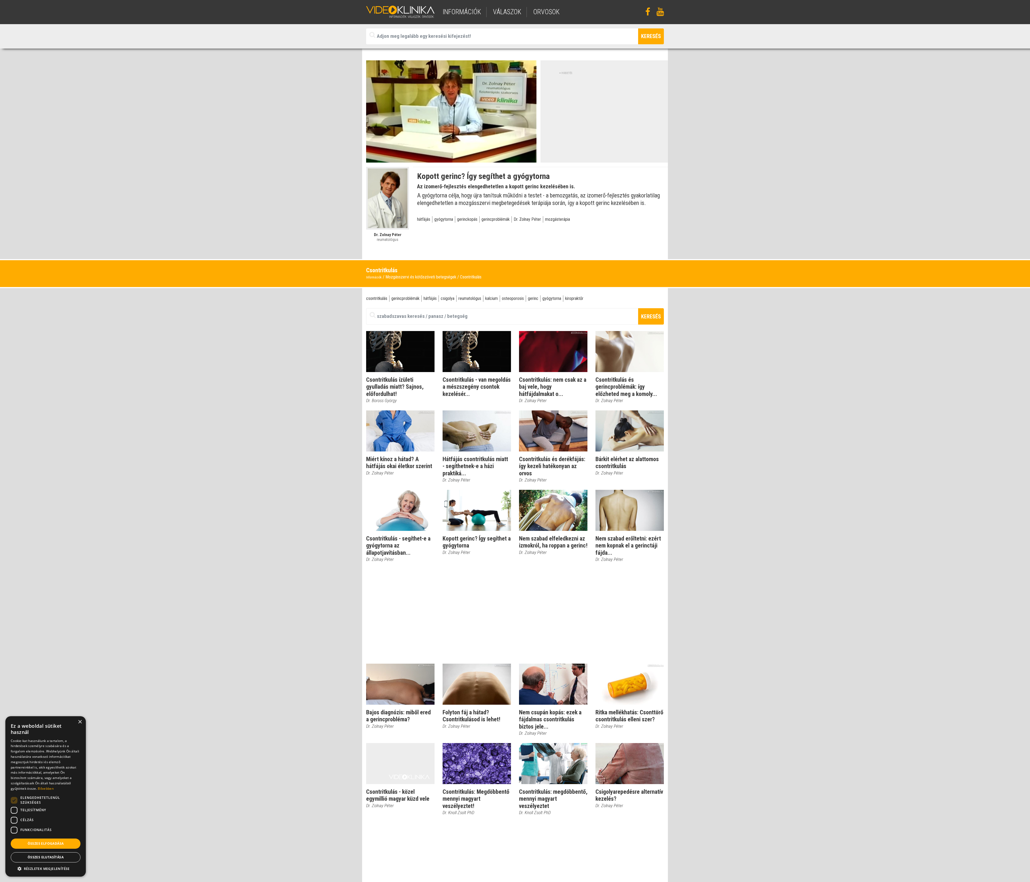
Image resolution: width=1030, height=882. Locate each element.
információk (462, 12)
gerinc (533, 298)
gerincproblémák (495, 219)
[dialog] (45, 796)
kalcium (491, 298)
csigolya (447, 298)
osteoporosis (513, 298)
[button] (45, 868)
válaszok (507, 12)
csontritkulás (376, 298)
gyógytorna (443, 219)
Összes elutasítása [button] (46, 857)
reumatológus (469, 298)
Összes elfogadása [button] (46, 843)
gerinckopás (467, 219)
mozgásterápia (557, 219)
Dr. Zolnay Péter (527, 219)
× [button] (80, 722)
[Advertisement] (604, 112)
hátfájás (423, 219)
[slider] (450, 158)
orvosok (546, 12)
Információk (374, 277)
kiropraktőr (574, 298)
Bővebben (45, 788)
